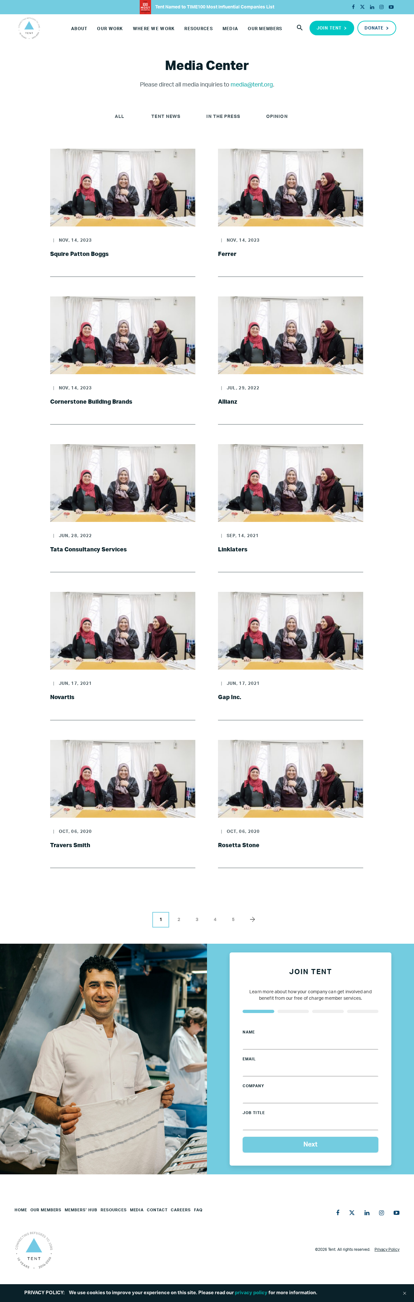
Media (230, 29)
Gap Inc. (229, 697)
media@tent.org (252, 85)
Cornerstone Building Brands (91, 402)
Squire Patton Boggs (79, 254)
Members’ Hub (81, 1210)
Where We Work (154, 29)
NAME (249, 1032)
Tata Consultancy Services (88, 550)
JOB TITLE (254, 1113)
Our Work (110, 29)
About (79, 29)
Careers (181, 1210)
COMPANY (253, 1086)
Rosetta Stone (238, 845)
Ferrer (227, 254)
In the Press (223, 116)
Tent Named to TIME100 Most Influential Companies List (214, 7)
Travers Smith (70, 845)
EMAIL (249, 1059)
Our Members (265, 29)
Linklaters (232, 550)
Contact (157, 1210)
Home (21, 1210)
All (119, 116)
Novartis (62, 697)
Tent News (165, 116)
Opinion (277, 116)
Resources (198, 29)
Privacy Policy (387, 1249)
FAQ (198, 1210)
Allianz (227, 402)
